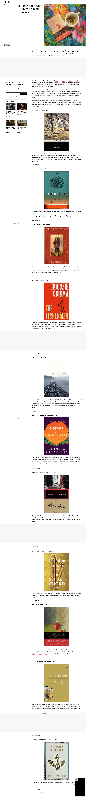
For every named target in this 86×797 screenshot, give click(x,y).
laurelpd (37, 792)
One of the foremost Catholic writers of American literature (49, 784)
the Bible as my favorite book (50, 51)
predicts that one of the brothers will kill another (43, 326)
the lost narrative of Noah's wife (52, 405)
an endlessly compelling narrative (73, 593)
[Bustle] (7, 2)
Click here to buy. (36, 164)
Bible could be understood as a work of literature (65, 80)
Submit (23, 93)
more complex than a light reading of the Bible (69, 516)
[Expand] (76, 778)
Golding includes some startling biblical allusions (63, 215)
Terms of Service (23, 96)
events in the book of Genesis (56, 272)
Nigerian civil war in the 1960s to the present (63, 461)
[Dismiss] (84, 778)
